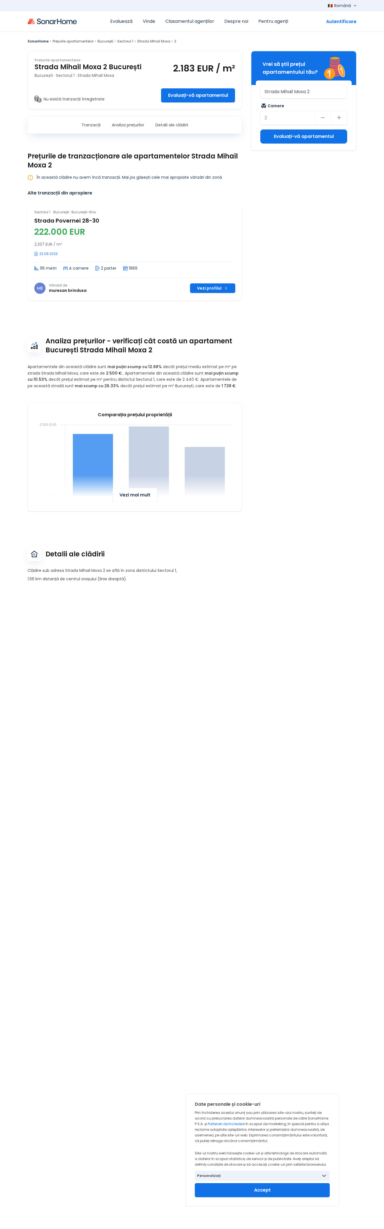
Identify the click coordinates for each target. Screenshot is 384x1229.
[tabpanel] (135, 252)
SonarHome (38, 41)
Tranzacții (91, 125)
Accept (262, 1190)
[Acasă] (52, 21)
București (105, 41)
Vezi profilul (209, 288)
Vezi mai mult (134, 495)
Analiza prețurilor (128, 125)
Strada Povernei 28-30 (66, 221)
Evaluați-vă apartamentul (198, 95)
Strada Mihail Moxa (153, 41)
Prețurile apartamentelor (73, 41)
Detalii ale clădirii (171, 125)
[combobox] (304, 91)
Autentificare (341, 21)
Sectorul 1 (125, 41)
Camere (276, 106)
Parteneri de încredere (226, 1123)
